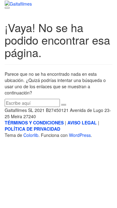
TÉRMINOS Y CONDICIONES (34, 122)
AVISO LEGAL (82, 122)
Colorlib (30, 135)
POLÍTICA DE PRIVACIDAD (32, 129)
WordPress (80, 135)
